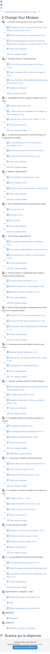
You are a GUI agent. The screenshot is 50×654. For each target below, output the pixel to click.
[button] (1, 2)
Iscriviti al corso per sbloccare (25, 647)
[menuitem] (1, 5)
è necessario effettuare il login (31, 644)
